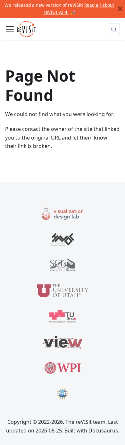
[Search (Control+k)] (114, 29)
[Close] (120, 9)
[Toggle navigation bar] (10, 29)
